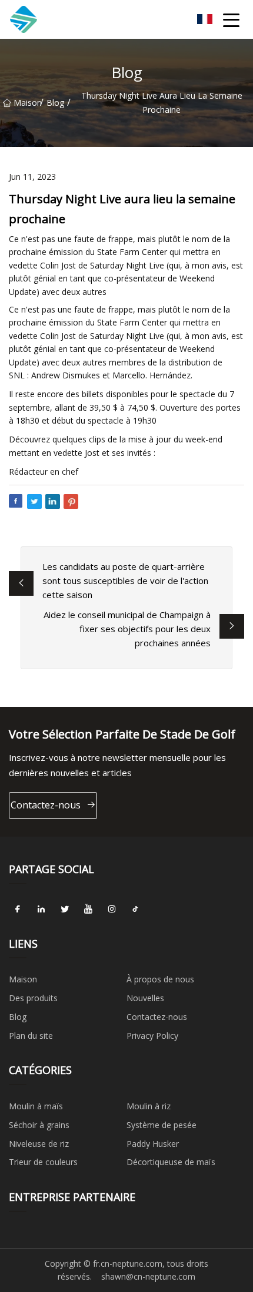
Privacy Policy (152, 1035)
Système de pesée (161, 1124)
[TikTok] (135, 909)
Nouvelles (145, 998)
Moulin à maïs (36, 1106)
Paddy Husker (152, 1143)
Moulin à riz (148, 1106)
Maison (27, 102)
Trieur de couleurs (43, 1161)
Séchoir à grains (39, 1124)
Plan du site (31, 1035)
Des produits (33, 998)
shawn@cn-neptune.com (148, 1276)
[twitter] (65, 909)
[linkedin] (41, 909)
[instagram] (112, 909)
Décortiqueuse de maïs (170, 1161)
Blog (55, 102)
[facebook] (17, 909)
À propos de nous (160, 979)
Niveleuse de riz (39, 1143)
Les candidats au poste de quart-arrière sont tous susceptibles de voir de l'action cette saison (125, 580)
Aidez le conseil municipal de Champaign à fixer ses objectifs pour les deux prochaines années (127, 629)
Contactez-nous (46, 804)
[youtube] (88, 909)
